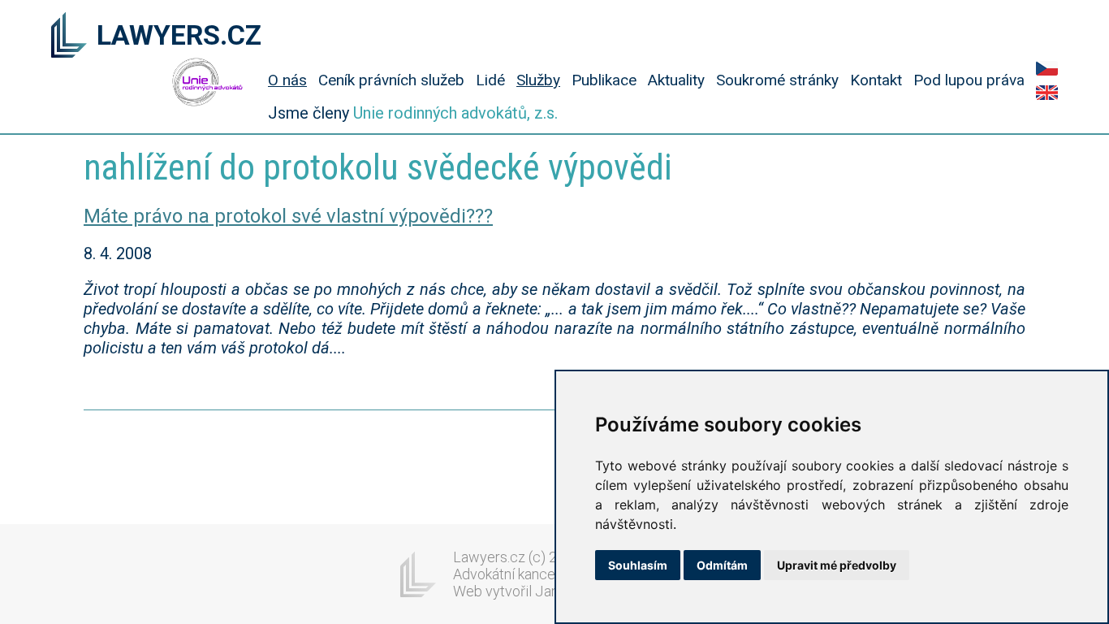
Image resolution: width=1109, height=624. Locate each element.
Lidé (490, 80)
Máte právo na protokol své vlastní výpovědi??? (288, 216)
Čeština (1047, 68)
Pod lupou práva (969, 80)
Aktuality (676, 80)
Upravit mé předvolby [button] (836, 565)
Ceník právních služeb (391, 80)
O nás (287, 80)
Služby (538, 80)
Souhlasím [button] (637, 565)
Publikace (604, 80)
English (1047, 92)
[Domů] (69, 36)
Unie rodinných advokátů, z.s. (455, 113)
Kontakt (876, 80)
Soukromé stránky (777, 80)
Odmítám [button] (722, 565)
